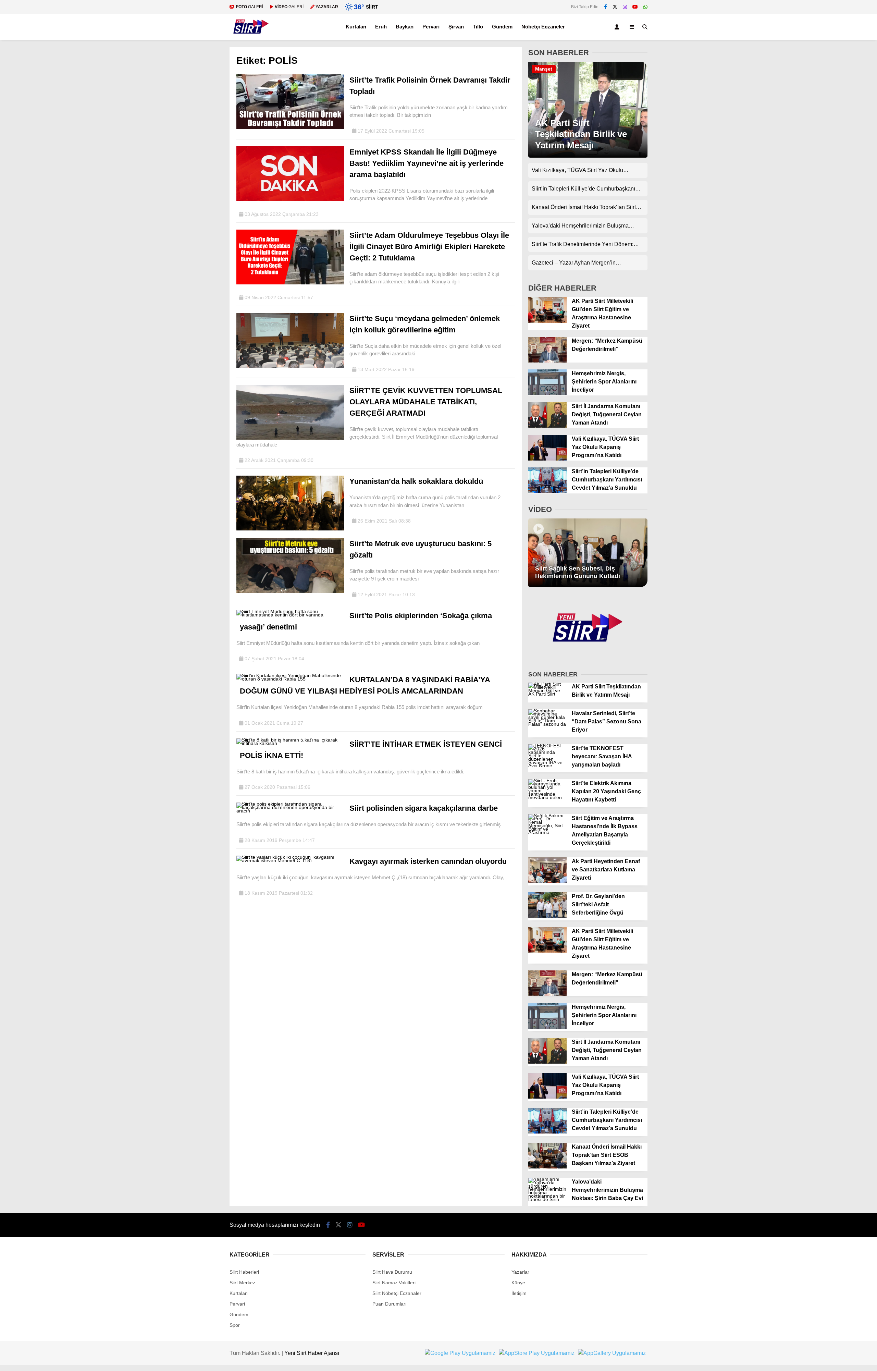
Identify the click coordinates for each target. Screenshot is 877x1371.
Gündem (502, 26)
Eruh (381, 26)
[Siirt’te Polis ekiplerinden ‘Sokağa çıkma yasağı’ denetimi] (290, 614)
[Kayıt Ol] (618, 27)
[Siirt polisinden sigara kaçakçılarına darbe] (290, 810)
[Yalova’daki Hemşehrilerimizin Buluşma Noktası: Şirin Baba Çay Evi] (547, 1199)
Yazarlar (520, 1272)
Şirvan (456, 26)
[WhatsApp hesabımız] (645, 7)
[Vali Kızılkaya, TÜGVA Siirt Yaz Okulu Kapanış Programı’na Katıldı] (547, 459)
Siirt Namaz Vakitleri (394, 1282)
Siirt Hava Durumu (392, 1272)
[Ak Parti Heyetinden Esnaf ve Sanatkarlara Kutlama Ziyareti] (547, 881)
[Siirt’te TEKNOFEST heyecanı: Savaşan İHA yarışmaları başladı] (547, 765)
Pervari (431, 26)
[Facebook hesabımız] (605, 7)
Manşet (543, 69)
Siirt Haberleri (244, 1272)
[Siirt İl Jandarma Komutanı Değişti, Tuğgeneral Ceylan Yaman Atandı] (547, 426)
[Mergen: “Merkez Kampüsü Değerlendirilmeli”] (547, 361)
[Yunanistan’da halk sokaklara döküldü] (290, 528)
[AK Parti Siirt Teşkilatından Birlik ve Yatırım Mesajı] (587, 156)
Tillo (478, 26)
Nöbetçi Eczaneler (543, 26)
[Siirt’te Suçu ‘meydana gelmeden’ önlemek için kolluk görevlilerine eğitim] (290, 366)
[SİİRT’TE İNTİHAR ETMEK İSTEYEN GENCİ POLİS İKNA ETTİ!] (290, 743)
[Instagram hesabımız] (625, 7)
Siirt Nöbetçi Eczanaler (396, 1293)
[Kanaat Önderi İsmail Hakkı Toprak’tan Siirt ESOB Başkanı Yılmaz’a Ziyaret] (547, 1167)
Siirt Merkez (242, 1282)
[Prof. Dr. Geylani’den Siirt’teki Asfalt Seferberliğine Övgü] (547, 916)
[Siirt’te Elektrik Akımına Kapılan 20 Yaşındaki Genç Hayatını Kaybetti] (547, 797)
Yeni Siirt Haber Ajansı (311, 1353)
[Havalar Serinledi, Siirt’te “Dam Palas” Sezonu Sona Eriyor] (547, 724)
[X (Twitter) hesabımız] (615, 7)
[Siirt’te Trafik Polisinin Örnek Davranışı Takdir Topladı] (290, 127)
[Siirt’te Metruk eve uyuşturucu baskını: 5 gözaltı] (290, 591)
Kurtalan (356, 26)
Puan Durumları (389, 1304)
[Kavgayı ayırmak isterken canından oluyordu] (290, 860)
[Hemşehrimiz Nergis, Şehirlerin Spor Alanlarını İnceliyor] (547, 393)
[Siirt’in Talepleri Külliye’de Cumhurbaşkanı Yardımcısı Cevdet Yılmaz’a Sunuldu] (547, 491)
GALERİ (249, 6)
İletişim (519, 1293)
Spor (235, 1325)
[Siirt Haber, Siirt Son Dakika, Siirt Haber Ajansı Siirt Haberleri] (251, 36)
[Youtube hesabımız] (635, 7)
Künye (518, 1282)
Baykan (404, 26)
